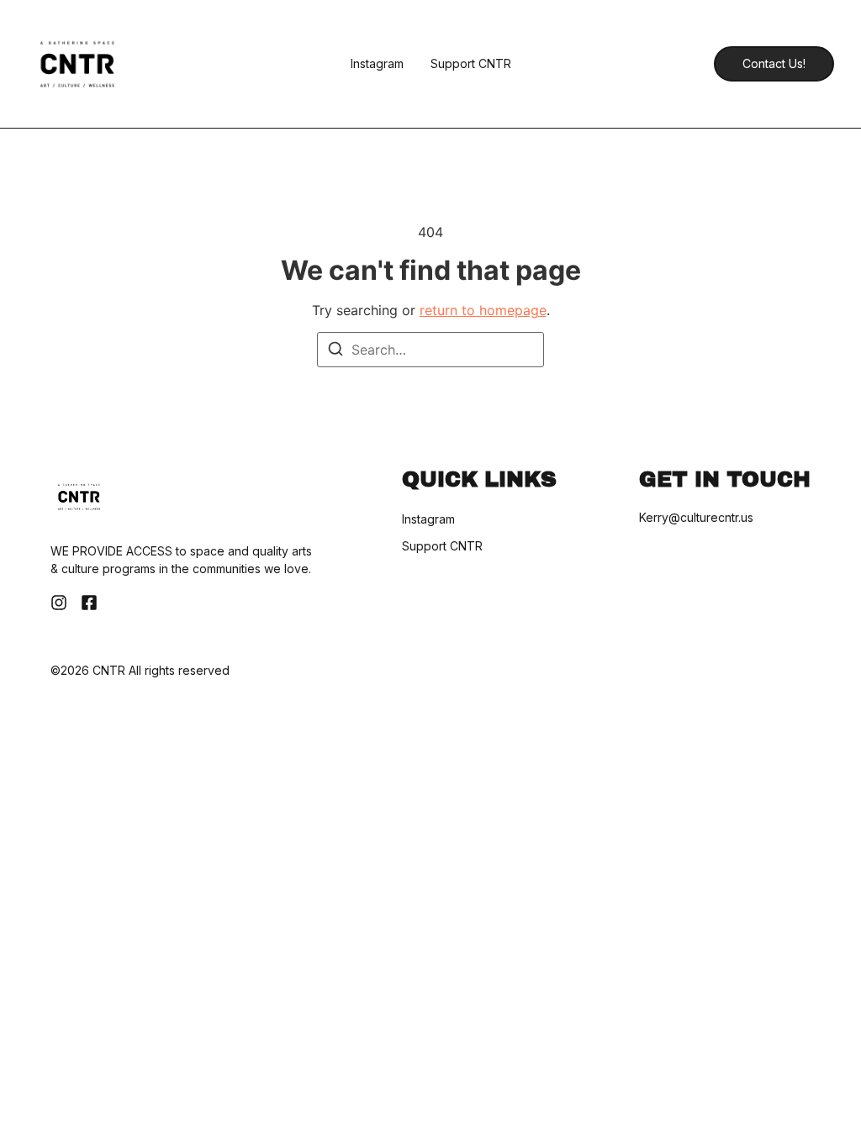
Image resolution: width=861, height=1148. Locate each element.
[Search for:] (430, 349)
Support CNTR (470, 64)
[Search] (335, 351)
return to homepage (483, 310)
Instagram (377, 64)
